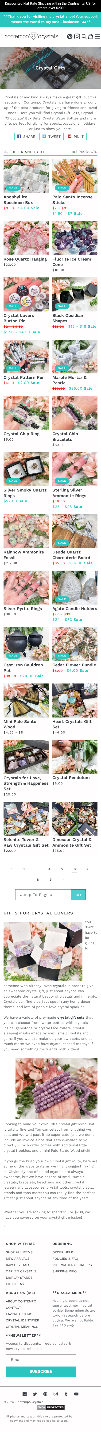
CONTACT (13, 1307)
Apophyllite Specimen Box (18, 199)
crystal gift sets (71, 1017)
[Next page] (63, 879)
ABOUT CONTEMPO (21, 1301)
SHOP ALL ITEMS (19, 1252)
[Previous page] (11, 869)
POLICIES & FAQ (65, 1258)
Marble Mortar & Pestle (69, 380)
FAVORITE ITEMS (19, 1314)
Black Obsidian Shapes (67, 318)
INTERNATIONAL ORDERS (72, 1265)
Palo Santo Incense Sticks (72, 199)
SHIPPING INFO (64, 1271)
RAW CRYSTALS (18, 1265)
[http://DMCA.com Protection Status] (50, 1409)
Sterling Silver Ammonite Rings (69, 493)
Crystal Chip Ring (21, 433)
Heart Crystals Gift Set (72, 724)
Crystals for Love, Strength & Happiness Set (26, 783)
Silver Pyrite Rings (23, 608)
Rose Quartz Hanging (25, 259)
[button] (84, 36)
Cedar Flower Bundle (74, 664)
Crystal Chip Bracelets (65, 436)
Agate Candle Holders (74, 608)
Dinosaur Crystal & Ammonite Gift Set (71, 842)
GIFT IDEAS (15, 1284)
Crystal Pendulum (71, 777)
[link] (50, 5)
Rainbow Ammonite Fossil (24, 554)
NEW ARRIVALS (18, 1258)
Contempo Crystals (29, 1402)
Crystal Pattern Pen (24, 377)
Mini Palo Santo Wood (20, 724)
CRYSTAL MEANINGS (22, 1326)
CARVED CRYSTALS (21, 1271)
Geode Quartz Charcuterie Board (71, 554)
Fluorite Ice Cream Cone (71, 262)
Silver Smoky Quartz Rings (25, 493)
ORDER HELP (62, 1252)
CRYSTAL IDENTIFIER (22, 1320)
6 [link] (75, 869)
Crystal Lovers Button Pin (19, 318)
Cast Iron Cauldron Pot (23, 667)
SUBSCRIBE (41, 1372)
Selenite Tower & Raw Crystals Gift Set (26, 842)
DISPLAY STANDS (19, 1277)
